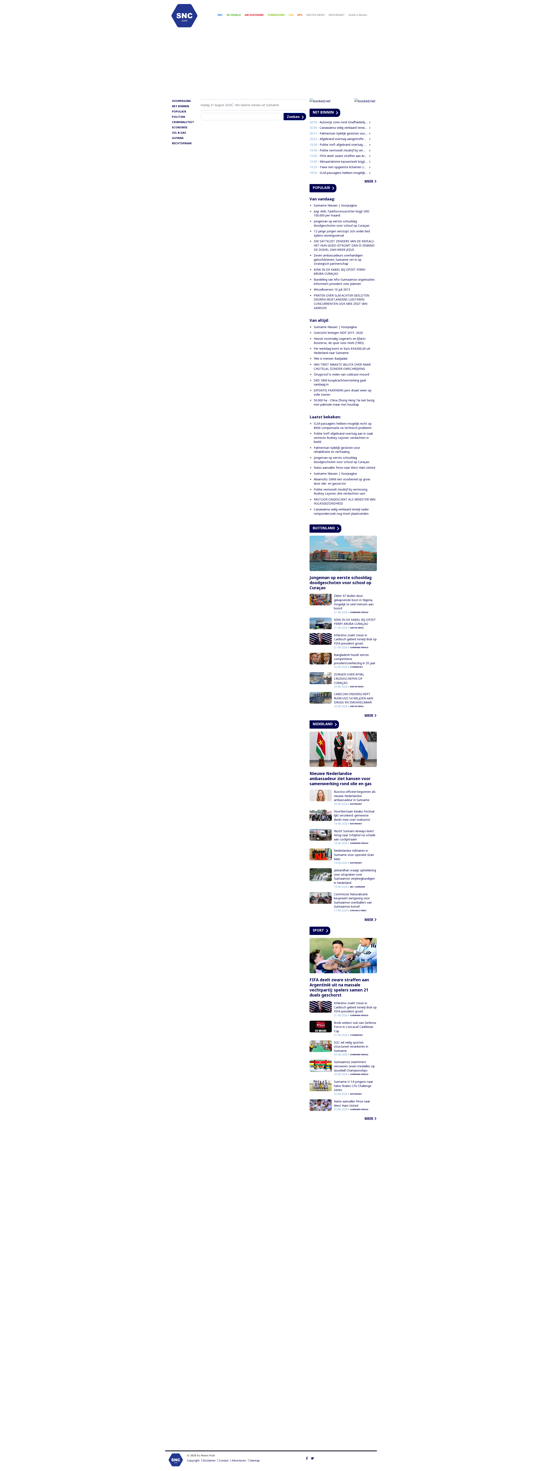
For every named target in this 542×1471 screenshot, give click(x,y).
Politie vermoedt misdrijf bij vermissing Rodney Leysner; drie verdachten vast (340, 491)
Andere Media (357, 15)
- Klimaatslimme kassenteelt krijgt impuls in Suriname (339, 161)
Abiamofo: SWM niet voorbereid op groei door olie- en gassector (342, 481)
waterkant (356, 804)
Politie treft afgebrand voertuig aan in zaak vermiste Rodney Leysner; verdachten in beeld (343, 437)
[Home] (184, 15)
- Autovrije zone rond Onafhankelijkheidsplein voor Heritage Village (339, 122)
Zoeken (293, 116)
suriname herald (359, 612)
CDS (291, 15)
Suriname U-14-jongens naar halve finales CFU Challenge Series (353, 1086)
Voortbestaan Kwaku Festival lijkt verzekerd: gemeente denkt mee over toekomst (354, 815)
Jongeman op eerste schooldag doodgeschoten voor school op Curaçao (341, 223)
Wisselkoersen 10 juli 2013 (332, 289)
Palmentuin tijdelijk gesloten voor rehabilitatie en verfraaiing (337, 450)
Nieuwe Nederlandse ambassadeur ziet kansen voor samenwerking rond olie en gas (341, 778)
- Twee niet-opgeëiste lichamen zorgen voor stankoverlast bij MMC (339, 167)
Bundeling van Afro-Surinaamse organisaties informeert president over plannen (344, 281)
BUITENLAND (324, 528)
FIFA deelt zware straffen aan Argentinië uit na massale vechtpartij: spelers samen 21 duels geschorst (339, 987)
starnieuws (356, 666)
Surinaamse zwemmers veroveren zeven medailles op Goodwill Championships (354, 1066)
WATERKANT (337, 15)
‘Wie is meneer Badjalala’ (331, 358)
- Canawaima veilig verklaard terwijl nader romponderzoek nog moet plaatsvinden (339, 128)
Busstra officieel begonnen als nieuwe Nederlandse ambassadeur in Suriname (355, 796)
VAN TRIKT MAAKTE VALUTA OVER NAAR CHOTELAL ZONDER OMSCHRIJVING (342, 366)
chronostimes (358, 910)
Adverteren (239, 1460)
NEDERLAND (323, 724)
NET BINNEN (180, 106)
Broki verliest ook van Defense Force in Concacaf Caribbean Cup (355, 1027)
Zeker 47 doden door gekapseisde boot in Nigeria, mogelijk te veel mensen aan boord (353, 602)
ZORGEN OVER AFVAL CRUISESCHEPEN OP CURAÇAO (349, 678)
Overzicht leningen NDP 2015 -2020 (338, 333)
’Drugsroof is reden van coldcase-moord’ (341, 374)
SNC (220, 15)
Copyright (193, 1460)
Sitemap (254, 1460)
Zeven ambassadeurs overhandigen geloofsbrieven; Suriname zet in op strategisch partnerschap (338, 259)
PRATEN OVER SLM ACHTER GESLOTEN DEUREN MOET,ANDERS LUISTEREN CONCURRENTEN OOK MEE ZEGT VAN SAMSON (341, 301)
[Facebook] (307, 1458)
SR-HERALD (234, 15)
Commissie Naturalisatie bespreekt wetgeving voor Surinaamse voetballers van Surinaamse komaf (353, 900)
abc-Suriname (357, 886)
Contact (223, 1460)
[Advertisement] (271, 65)
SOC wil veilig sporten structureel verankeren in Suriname (351, 1046)
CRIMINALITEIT (183, 122)
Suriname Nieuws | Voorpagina (335, 205)
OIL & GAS (179, 132)
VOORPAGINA (181, 101)
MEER (369, 181)
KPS (299, 15)
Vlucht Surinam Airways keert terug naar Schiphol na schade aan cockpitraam (354, 835)
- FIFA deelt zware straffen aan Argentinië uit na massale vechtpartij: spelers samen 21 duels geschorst (339, 156)
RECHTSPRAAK (182, 143)
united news (357, 627)
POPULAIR (179, 111)
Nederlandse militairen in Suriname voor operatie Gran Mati (354, 854)
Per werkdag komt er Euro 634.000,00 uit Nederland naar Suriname (342, 351)
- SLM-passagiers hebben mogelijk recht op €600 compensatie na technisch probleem (339, 173)
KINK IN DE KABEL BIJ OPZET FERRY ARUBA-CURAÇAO (355, 622)
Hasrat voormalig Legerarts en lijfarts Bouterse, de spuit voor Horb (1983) (340, 341)
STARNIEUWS (276, 15)
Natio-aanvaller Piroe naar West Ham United (344, 468)
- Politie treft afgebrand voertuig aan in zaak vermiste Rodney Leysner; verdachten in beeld (339, 145)
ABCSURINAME (254, 15)
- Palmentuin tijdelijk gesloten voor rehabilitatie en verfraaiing (339, 133)
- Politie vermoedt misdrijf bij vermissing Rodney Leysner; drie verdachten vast (339, 150)
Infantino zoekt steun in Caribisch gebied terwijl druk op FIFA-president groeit (355, 639)
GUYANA (178, 138)
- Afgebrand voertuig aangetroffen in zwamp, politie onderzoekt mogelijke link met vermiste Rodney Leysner (339, 139)
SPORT (318, 930)
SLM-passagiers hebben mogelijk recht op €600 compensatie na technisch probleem (343, 425)
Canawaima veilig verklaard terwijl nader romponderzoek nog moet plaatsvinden (341, 511)
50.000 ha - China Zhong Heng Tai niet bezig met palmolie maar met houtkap (344, 402)
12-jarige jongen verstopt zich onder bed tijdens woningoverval (342, 233)
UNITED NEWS (315, 15)
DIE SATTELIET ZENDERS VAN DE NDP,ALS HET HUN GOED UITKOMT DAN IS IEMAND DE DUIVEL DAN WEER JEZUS (344, 245)
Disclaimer (209, 1460)
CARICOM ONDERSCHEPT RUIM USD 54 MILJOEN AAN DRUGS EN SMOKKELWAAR (353, 698)
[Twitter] (312, 1458)
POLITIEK (178, 117)
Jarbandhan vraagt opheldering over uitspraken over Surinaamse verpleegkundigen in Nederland (355, 876)
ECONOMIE (179, 127)
